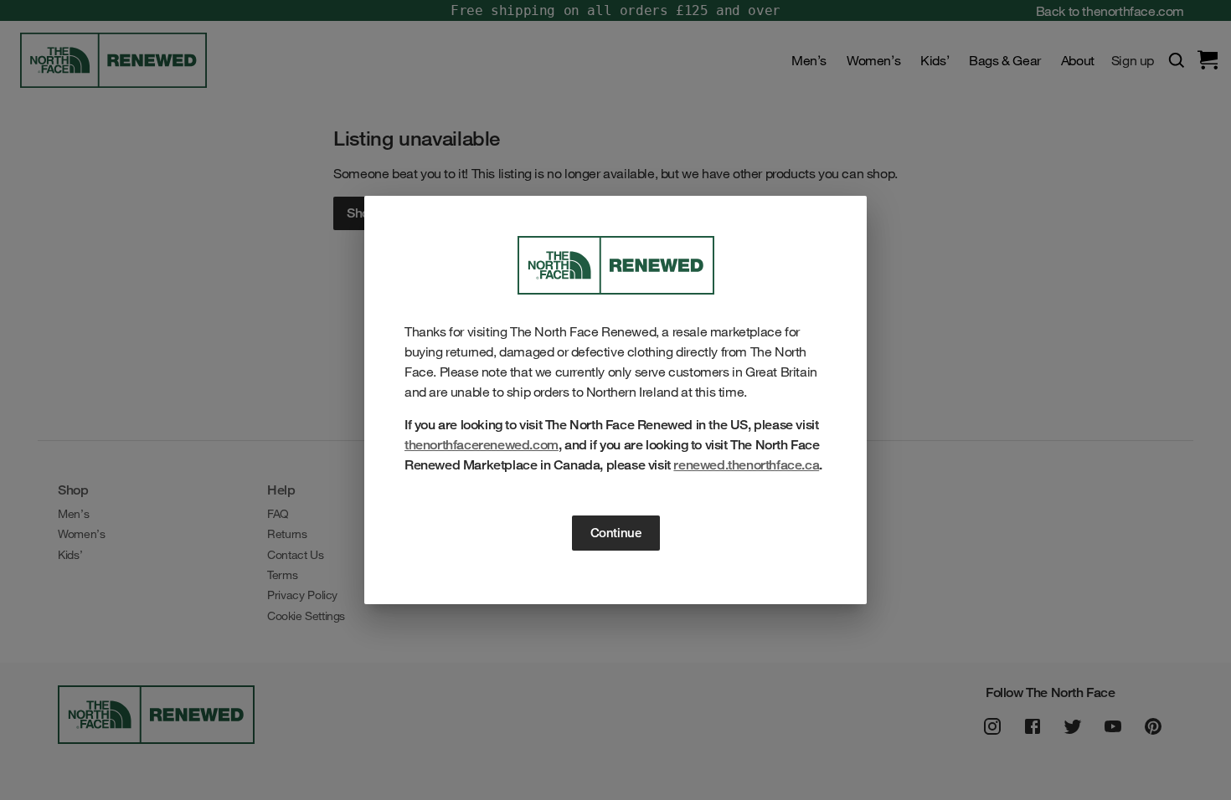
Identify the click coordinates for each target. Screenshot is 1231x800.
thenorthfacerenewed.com (481, 445)
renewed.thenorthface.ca (746, 465)
